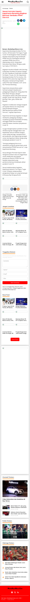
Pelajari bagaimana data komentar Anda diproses (14, 288)
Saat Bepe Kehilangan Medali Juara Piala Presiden (15, 563)
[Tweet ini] (21, 20)
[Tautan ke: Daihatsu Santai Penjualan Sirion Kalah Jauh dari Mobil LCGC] (6, 513)
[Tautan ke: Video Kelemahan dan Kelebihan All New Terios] (15, 488)
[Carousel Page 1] (14, 536)
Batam (4, 23)
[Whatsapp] (18, 24)
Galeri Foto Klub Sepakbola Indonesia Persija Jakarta (15, 577)
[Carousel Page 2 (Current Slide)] (16, 536)
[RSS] (18, 189)
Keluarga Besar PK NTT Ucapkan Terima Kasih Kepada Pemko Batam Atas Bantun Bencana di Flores (21, 231)
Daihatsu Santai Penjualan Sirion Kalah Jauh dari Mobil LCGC (18, 512)
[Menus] (2, 2)
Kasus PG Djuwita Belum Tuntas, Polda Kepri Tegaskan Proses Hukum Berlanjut (8, 231)
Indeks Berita (10, 599)
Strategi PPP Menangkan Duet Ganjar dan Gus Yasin (13, 532)
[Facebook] (11, 189)
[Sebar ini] (18, 20)
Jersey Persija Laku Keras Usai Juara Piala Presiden (15, 568)
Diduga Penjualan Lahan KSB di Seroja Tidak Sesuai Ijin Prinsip (8, 196)
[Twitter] (15, 189)
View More (15, 339)
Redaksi (3, 599)
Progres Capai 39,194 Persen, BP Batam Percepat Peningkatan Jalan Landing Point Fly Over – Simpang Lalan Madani (8, 218)
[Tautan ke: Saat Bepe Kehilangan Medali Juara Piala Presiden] (15, 553)
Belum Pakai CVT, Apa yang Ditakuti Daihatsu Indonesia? (19, 506)
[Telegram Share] (24, 20)
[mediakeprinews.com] (15, 2)
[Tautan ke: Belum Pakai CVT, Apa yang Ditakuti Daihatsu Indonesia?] (6, 507)
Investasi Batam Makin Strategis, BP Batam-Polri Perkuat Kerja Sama (8, 244)
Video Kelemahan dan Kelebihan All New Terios (13, 500)
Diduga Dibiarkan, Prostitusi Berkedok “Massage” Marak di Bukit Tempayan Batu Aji (22, 218)
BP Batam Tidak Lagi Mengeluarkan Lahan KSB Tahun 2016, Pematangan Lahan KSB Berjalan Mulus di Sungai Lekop (22, 198)
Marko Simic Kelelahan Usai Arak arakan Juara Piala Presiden (16, 572)
